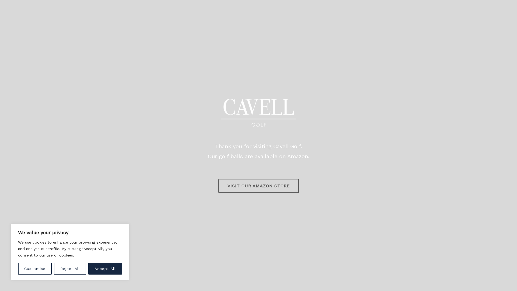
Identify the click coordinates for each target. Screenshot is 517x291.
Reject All (70, 268)
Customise (35, 268)
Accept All (105, 268)
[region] (70, 252)
